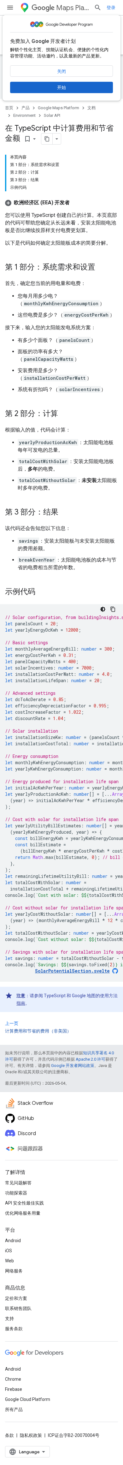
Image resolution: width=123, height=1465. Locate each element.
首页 (9, 107)
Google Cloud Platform (27, 1399)
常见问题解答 (18, 1182)
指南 (20, 1003)
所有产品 (14, 1409)
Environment (24, 115)
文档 (91, 107)
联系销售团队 (18, 1308)
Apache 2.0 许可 (90, 1059)
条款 (9, 1435)
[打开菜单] (10, 7)
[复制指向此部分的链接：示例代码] (41, 592)
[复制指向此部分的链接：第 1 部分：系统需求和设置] (101, 267)
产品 (25, 107)
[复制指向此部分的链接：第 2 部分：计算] (64, 414)
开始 (61, 87)
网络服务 (14, 1270)
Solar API (52, 115)
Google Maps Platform (58, 107)
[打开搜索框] (98, 7)
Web (9, 1260)
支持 (9, 1318)
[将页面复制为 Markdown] (47, 139)
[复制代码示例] (113, 609)
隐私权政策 (31, 1435)
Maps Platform (72, 7)
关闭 (61, 71)
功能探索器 (16, 1192)
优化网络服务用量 (22, 1213)
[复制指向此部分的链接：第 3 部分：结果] (64, 512)
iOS (8, 1250)
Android (13, 1240)
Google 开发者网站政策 (72, 1065)
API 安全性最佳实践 (24, 1203)
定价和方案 (16, 1298)
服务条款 (14, 1328)
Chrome (13, 1379)
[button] (37, 202)
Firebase (13, 1389)
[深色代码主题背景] (103, 609)
